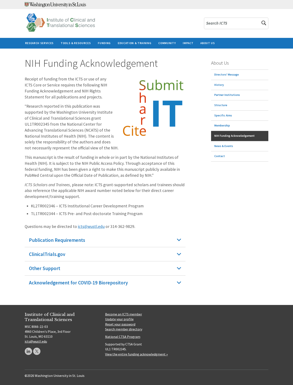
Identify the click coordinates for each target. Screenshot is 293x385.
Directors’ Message (226, 74)
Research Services (39, 43)
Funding (104, 43)
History (219, 85)
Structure (220, 105)
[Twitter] (37, 351)
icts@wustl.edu (91, 226)
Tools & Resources (76, 43)
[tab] (105, 240)
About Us (207, 43)
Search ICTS (216, 23)
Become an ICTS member (123, 314)
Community (167, 43)
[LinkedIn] (28, 351)
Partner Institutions (227, 95)
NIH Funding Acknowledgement (234, 136)
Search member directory (123, 329)
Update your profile (119, 319)
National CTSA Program (122, 336)
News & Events (223, 146)
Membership (222, 125)
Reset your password (120, 324)
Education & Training (134, 43)
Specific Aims (223, 115)
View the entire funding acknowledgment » (136, 354)
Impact (188, 43)
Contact (219, 156)
